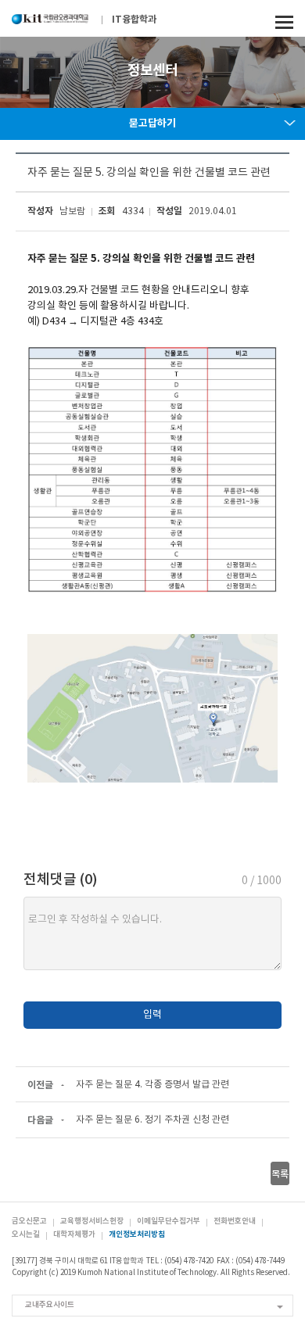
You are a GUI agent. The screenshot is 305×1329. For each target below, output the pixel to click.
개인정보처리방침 (137, 1234)
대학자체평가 (74, 1234)
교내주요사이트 (49, 1304)
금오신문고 (29, 1221)
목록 (280, 1174)
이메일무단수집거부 (168, 1221)
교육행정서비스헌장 (92, 1221)
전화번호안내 (235, 1221)
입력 (152, 1015)
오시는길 (26, 1234)
